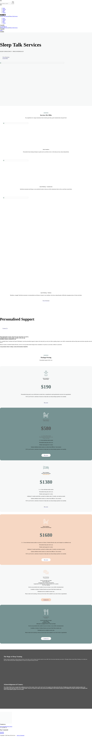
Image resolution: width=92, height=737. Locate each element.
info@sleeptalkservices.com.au (6, 726)
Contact (4, 22)
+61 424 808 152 (3, 26)
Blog (3, 21)
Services (4, 19)
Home (4, 18)
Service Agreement (20, 735)
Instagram (2, 733)
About (4, 20)
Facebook (2, 732)
